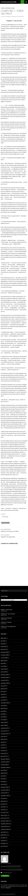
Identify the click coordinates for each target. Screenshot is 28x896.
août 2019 (3, 686)
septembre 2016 (5, 767)
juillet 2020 (3, 660)
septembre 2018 (5, 702)
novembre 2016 (4, 761)
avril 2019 (3, 697)
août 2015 (3, 798)
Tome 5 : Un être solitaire (7, 8)
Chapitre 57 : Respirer (6, 622)
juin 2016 (3, 776)
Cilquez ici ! (8, 887)
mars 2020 (3, 666)
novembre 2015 (4, 790)
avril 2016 (3, 781)
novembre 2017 (4, 728)
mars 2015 (3, 812)
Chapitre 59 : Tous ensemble (8, 613)
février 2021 (4, 646)
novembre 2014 (4, 823)
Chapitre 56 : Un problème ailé (8, 626)
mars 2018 (3, 719)
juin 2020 (3, 663)
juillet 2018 (3, 708)
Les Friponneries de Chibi (8, 2)
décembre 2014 (4, 821)
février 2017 (4, 753)
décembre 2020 (4, 652)
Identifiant (3, 866)
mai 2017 (3, 745)
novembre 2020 (4, 655)
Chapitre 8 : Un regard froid (8, 535)
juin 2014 (3, 837)
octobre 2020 (4, 657)
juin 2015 (3, 804)
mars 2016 (3, 784)
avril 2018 (3, 716)
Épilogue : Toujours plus (6, 609)
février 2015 (4, 815)
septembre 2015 (5, 795)
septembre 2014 (5, 829)
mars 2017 (3, 750)
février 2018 (4, 722)
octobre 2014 (4, 826)
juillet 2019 (3, 688)
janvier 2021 (4, 649)
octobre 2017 (4, 731)
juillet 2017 (3, 739)
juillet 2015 (3, 801)
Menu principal (26, 2)
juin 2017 (3, 742)
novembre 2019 (4, 677)
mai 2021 (3, 643)
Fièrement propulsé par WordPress (8, 894)
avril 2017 (3, 747)
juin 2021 (3, 641)
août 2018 (3, 705)
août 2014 (3, 832)
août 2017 (3, 736)
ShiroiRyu (8, 16)
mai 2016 (3, 778)
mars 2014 (3, 846)
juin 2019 (3, 691)
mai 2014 (3, 840)
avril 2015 (3, 809)
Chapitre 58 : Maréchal (6, 618)
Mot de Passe (4, 869)
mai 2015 (3, 806)
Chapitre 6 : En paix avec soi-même (10, 530)
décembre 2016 (4, 759)
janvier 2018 (4, 725)
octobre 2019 (4, 680)
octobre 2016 (4, 764)
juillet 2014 (3, 835)
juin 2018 (3, 711)
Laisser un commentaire (18, 16)
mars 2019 (3, 700)
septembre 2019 (5, 683)
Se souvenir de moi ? (7, 872)
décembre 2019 (4, 674)
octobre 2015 (4, 792)
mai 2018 (3, 714)
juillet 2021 (3, 638)
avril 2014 (3, 843)
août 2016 (3, 770)
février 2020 (4, 669)
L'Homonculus (5, 522)
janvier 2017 (4, 756)
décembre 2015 (4, 787)
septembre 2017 (5, 733)
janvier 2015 (4, 818)
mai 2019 (3, 694)
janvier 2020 (4, 671)
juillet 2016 (3, 773)
